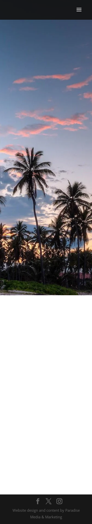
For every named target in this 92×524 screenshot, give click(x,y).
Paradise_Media (48, 202)
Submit (69, 458)
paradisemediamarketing (47, 239)
